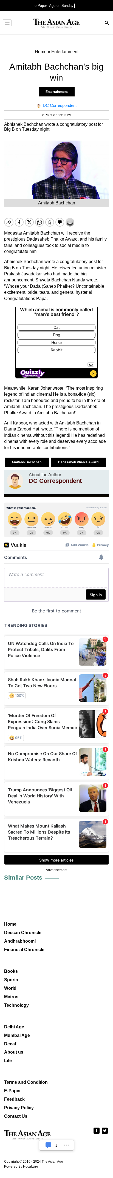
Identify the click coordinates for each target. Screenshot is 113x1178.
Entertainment (57, 92)
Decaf (10, 1044)
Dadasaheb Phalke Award (78, 462)
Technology (16, 1005)
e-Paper (41, 6)
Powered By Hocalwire (21, 1166)
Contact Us (15, 1116)
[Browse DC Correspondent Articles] (15, 480)
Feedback (14, 1099)
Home (10, 924)
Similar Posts (23, 877)
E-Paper (12, 1090)
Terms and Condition (26, 1082)
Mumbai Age (17, 1035)
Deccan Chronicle (22, 932)
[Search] (107, 23)
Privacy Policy (19, 1107)
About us (13, 1052)
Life (8, 1060)
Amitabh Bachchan (27, 462)
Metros (11, 996)
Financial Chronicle (24, 949)
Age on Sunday (61, 6)
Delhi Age (14, 1027)
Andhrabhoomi (20, 941)
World (10, 988)
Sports (11, 979)
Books (11, 971)
